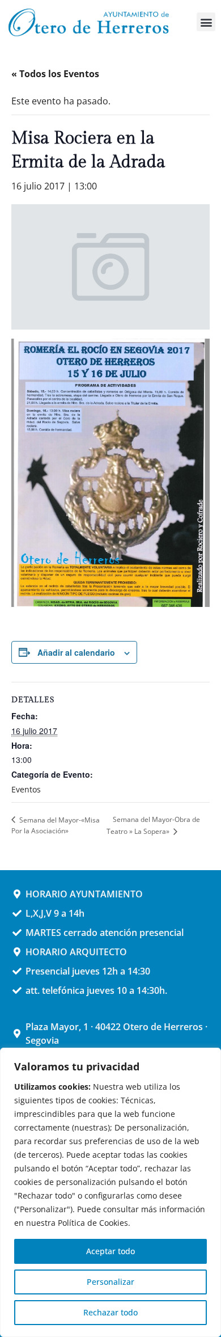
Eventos (26, 789)
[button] (206, 21)
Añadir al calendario (76, 652)
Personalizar (110, 1281)
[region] (110, 1192)
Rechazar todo (110, 1312)
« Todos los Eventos (55, 74)
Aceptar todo (110, 1251)
